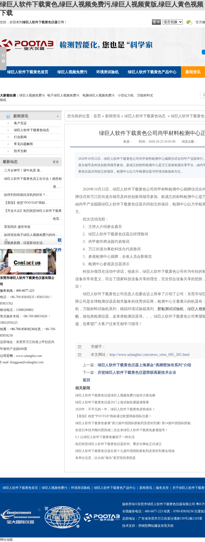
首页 (97, 116)
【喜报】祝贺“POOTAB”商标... (26, 203)
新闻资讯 (112, 116)
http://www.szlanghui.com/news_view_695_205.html (149, 355)
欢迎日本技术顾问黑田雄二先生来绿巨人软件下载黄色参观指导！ (121, 430)
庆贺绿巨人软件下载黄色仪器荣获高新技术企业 (137, 373)
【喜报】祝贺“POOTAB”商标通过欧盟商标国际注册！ (113, 416)
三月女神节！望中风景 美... (23, 170)
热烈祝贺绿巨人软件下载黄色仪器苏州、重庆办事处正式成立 (118, 444)
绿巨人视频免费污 (32, 95)
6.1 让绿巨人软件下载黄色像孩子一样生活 (105, 437)
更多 (56, 162)
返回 (86, 380)
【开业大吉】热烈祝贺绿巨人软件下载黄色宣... (33, 215)
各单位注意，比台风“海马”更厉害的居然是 (105, 458)
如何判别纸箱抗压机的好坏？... (26, 195)
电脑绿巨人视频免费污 (98, 95)
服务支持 (162, 488)
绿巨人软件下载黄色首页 (20, 488)
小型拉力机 (126, 95)
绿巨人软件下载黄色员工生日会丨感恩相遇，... (33, 183)
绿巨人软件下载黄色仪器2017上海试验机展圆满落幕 (112, 402)
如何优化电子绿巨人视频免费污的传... (31, 235)
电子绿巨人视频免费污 (63, 95)
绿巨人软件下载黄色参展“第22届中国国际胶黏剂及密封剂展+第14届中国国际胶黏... (134, 423)
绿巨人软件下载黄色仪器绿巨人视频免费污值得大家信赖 (115, 395)
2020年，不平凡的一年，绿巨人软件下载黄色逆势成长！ (115, 409)
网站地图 (6, 539)
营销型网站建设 (149, 526)
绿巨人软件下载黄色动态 (144, 116)
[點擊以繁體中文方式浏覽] (156, 24)
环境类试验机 (80, 488)
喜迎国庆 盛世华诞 (17, 227)
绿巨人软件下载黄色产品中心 (115, 488)
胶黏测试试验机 (170, 309)
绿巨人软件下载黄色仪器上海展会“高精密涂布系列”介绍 (144, 365)
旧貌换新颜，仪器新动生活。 (25, 243)
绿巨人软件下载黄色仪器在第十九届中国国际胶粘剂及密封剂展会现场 (125, 451)
